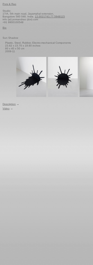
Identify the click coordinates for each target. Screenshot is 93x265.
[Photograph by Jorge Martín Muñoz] (31, 77)
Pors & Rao (9, 4)
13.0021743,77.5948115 (50, 16)
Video (6, 108)
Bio (4, 27)
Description (9, 104)
